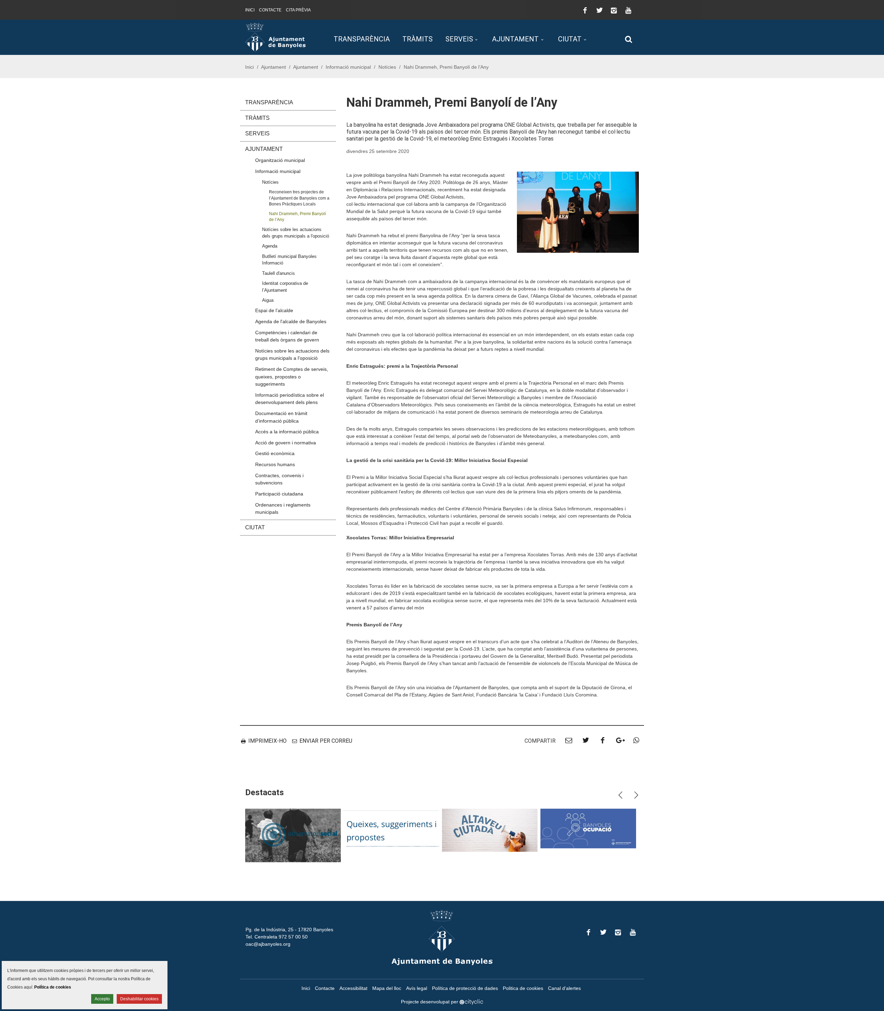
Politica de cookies (523, 988)
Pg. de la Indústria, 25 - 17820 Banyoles (289, 929)
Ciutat (570, 39)
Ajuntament (515, 39)
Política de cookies (52, 987)
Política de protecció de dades (465, 988)
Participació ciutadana (279, 494)
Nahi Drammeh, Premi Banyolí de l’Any (297, 216)
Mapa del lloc (386, 988)
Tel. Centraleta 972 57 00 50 (277, 937)
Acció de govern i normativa (285, 442)
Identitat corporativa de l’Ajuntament (285, 286)
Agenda (269, 246)
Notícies (387, 67)
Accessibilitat (353, 988)
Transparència (362, 39)
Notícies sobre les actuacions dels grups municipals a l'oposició (295, 233)
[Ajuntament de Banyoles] (275, 37)
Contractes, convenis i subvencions (279, 479)
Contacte (270, 10)
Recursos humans (275, 464)
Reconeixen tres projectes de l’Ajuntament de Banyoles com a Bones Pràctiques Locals (299, 198)
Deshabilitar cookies (139, 998)
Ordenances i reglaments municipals (282, 508)
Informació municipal (348, 67)
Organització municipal (280, 160)
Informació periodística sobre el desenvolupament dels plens (289, 398)
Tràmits (417, 39)
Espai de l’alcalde (274, 310)
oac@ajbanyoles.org (268, 944)
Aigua (267, 300)
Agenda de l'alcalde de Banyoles (290, 321)
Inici (249, 10)
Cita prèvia (298, 10)
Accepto (102, 998)
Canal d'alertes (564, 988)
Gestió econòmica (275, 453)
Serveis (459, 39)
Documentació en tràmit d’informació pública (281, 417)
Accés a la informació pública (287, 431)
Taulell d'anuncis (278, 273)
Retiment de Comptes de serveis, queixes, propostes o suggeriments (291, 376)
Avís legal (416, 988)
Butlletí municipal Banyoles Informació (289, 260)
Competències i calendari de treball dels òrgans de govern (287, 336)
